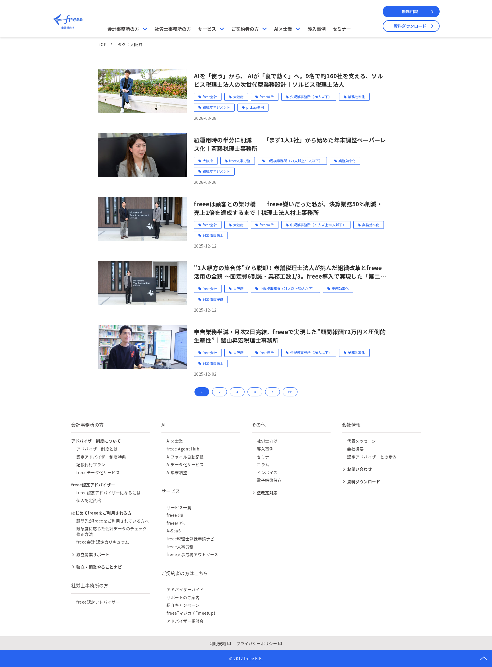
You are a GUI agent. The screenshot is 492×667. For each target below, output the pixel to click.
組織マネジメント (216, 107)
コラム (263, 464)
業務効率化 (356, 96)
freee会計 (210, 96)
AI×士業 (283, 28)
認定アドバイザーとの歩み (372, 457)
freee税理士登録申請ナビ (190, 539)
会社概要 (355, 449)
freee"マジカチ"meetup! (191, 613)
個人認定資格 (88, 500)
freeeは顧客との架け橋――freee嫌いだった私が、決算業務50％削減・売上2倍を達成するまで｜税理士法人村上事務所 (288, 208)
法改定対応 (267, 492)
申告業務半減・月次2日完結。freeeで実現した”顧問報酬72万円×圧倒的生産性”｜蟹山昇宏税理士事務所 (290, 336)
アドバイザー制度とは (97, 449)
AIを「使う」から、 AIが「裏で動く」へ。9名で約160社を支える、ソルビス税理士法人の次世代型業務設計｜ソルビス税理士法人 (288, 80)
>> (290, 392)
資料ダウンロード (410, 26)
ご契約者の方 (245, 28)
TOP (102, 44)
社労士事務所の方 (173, 28)
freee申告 (267, 96)
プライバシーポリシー (256, 643)
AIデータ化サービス (185, 464)
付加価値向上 (213, 235)
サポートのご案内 (183, 597)
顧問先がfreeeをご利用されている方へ (112, 521)
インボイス (267, 472)
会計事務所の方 (123, 28)
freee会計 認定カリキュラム (102, 542)
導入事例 (317, 28)
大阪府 (238, 96)
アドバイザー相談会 (185, 621)
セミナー (342, 28)
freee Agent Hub (183, 449)
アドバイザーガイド (185, 589)
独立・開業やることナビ (99, 567)
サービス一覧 (179, 507)
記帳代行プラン (90, 464)
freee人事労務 (239, 160)
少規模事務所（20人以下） (311, 96)
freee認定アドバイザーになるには (108, 492)
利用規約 (218, 643)
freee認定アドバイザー (98, 602)
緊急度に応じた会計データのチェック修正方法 (111, 531)
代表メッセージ (361, 441)
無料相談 (410, 11)
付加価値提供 (213, 299)
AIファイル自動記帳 (185, 457)
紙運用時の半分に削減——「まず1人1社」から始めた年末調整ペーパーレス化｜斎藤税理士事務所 (290, 144)
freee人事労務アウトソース (192, 554)
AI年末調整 (177, 472)
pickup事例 (255, 107)
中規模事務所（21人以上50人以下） (294, 160)
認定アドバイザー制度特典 (101, 457)
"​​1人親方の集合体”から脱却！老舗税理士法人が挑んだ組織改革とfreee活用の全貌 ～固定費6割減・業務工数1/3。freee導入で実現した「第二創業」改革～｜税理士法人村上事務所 (290, 272)
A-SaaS (174, 531)
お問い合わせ (359, 469)
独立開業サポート (92, 554)
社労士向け (267, 441)
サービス (207, 28)
